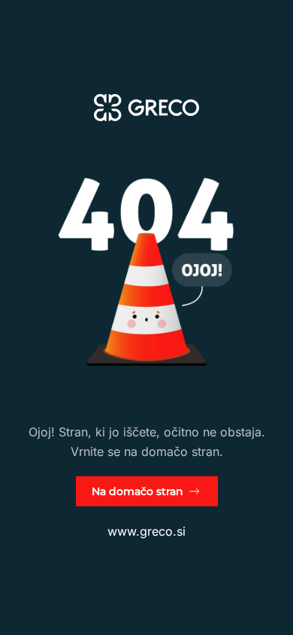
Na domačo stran (137, 491)
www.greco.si (146, 531)
